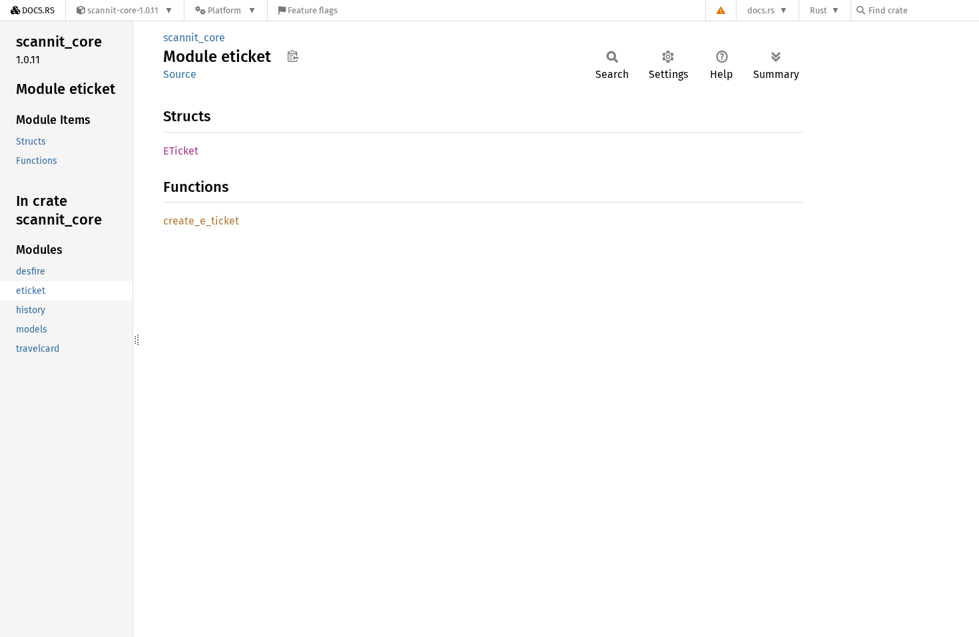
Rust (818, 10)
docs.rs (761, 10)
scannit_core (194, 37)
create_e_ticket (201, 221)
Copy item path (293, 56)
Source (179, 74)
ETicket (180, 151)
